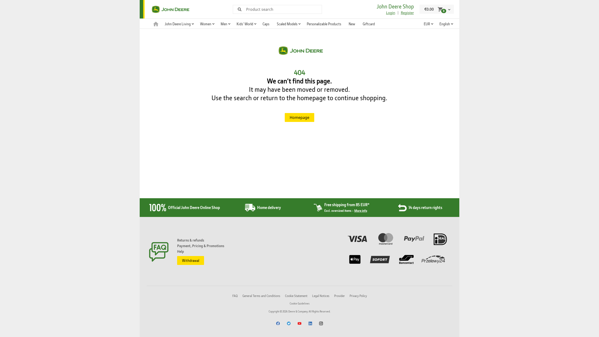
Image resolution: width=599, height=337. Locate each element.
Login (390, 12)
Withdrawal (190, 260)
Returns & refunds (190, 240)
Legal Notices (320, 296)
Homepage (299, 117)
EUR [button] (427, 24)
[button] (178, 24)
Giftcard (369, 24)
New (352, 24)
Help (180, 251)
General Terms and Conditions (261, 296)
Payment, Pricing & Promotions (200, 245)
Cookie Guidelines (300, 303)
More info (360, 210)
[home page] (156, 24)
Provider (339, 296)
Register (407, 12)
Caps (266, 24)
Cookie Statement (296, 296)
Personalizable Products (324, 24)
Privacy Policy (358, 296)
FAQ (235, 296)
